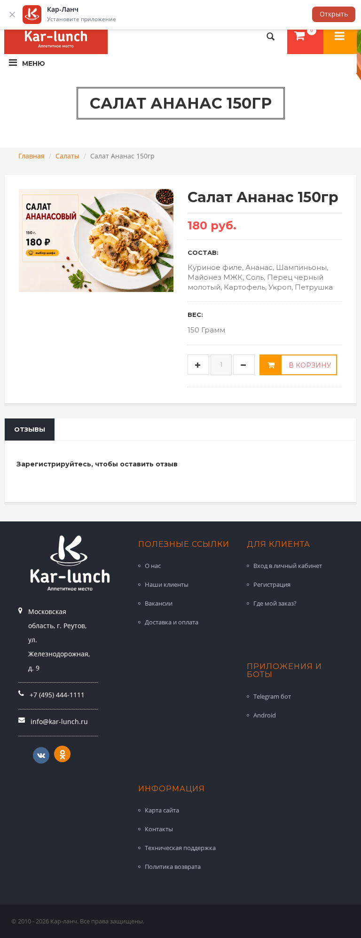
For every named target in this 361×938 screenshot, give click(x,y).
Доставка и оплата (171, 622)
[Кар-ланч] (340, 36)
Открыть (334, 13)
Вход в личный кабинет (287, 565)
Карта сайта (162, 810)
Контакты (159, 829)
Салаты (67, 155)
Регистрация (271, 584)
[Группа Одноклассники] (62, 754)
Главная (31, 155)
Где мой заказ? (275, 603)
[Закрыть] (12, 14)
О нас (153, 565)
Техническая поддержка (180, 847)
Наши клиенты (166, 584)
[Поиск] (270, 36)
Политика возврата (173, 866)
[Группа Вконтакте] (41, 755)
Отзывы (29, 429)
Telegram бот (272, 696)
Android (264, 715)
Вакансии (159, 603)
